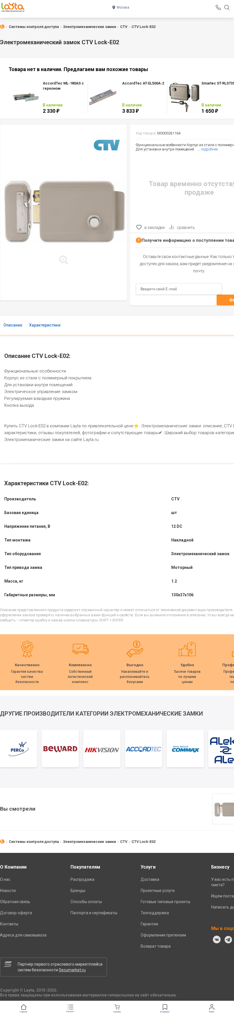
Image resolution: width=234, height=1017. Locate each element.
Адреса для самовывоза (23, 935)
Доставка (150, 879)
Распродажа (82, 879)
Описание (12, 325)
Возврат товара (156, 946)
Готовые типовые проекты (165, 901)
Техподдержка (155, 913)
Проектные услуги (158, 890)
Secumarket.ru (72, 970)
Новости (8, 890)
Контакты (9, 924)
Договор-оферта (16, 913)
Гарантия (149, 924)
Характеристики (44, 325)
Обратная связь (15, 901)
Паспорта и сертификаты (93, 913)
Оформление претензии (163, 935)
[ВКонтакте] (217, 939)
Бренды (77, 890)
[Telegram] (228, 939)
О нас (5, 879)
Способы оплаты (86, 901)
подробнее (209, 149)
